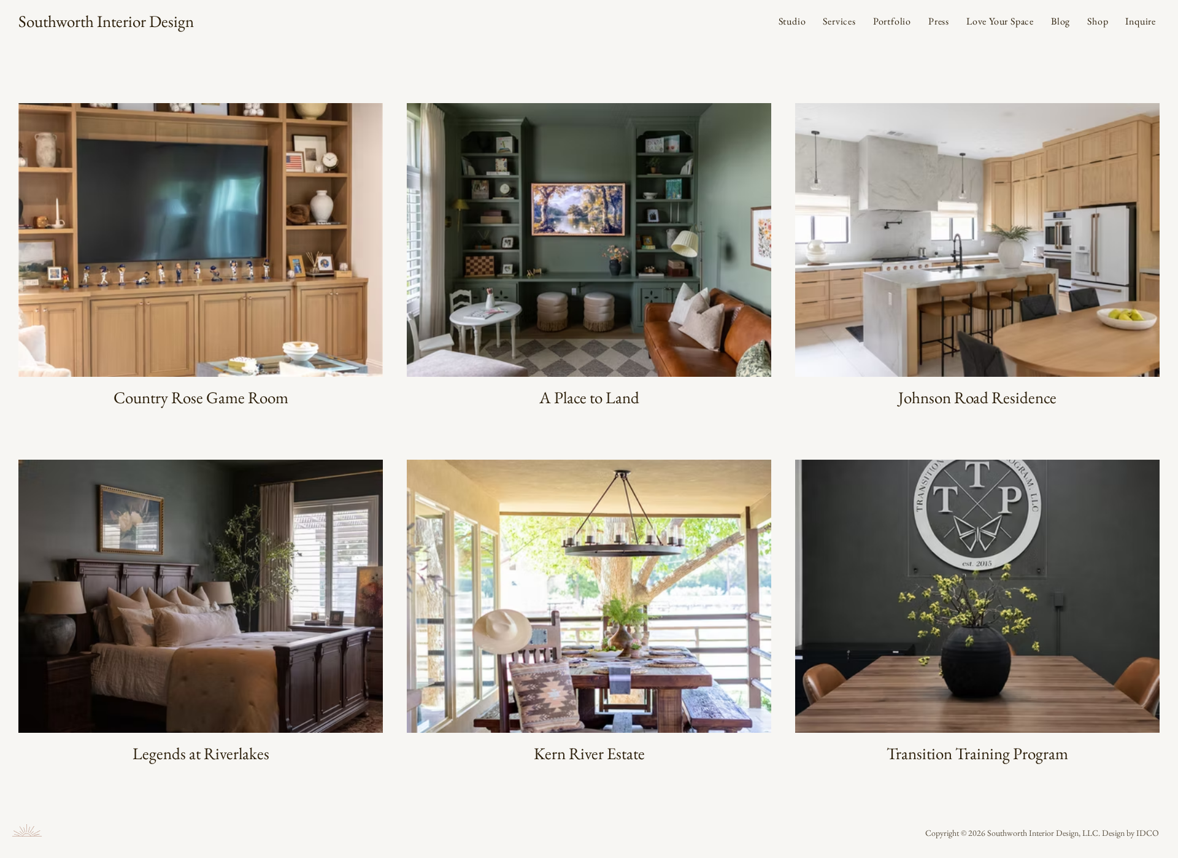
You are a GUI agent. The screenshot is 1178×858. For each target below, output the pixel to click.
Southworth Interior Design (106, 21)
